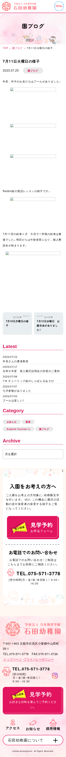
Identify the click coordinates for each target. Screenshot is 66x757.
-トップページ (12, 659)
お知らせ (12, 421)
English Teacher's (18, 429)
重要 (28, 421)
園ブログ (44, 429)
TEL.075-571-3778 (38, 573)
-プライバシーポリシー (38, 659)
